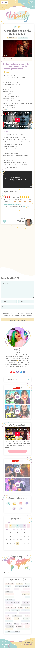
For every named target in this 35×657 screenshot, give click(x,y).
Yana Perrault (16, 631)
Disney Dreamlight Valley (13, 602)
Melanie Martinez (17, 615)
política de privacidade (14, 311)
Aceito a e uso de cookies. (16, 311)
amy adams (19, 583)
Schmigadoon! (10, 626)
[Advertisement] (17, 245)
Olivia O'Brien (10, 621)
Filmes (27, 607)
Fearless (21, 607)
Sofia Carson (20, 626)
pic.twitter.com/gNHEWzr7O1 (12, 204)
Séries (27, 626)
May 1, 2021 (25, 206)
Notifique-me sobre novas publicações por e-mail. (17, 315)
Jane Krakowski (16, 610)
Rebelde (17, 623)
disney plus (26, 602)
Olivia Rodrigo (25, 621)
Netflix (17, 618)
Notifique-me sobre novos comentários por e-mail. (17, 313)
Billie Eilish (9, 591)
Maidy (7, 644)
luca (8, 615)
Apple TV (9, 586)
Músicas (8, 618)
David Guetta (26, 594)
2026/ (7, 522)
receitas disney (25, 623)
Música (27, 615)
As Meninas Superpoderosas (22, 586)
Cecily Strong (25, 591)
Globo (8, 610)
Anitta (27, 583)
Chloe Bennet (10, 594)
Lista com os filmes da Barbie (17, 451)
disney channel (10, 599)
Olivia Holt (26, 618)
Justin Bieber (26, 610)
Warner (8, 631)
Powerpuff (9, 623)
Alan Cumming (10, 583)
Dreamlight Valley (11, 607)
